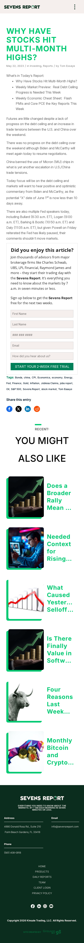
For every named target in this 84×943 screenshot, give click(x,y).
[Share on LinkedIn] (28, 409)
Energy (68, 377)
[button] (75, 7)
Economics (44, 377)
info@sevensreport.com (64, 826)
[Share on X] (18, 409)
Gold (25, 383)
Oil (7, 389)
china (27, 377)
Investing (35, 65)
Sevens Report (31, 389)
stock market (49, 389)
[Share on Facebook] (9, 409)
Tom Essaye (67, 65)
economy (57, 377)
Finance (16, 383)
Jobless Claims (49, 383)
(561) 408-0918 (12, 852)
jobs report (66, 383)
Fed (8, 383)
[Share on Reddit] (37, 409)
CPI (34, 377)
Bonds (18, 377)
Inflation (34, 383)
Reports (48, 65)
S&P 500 (16, 389)
